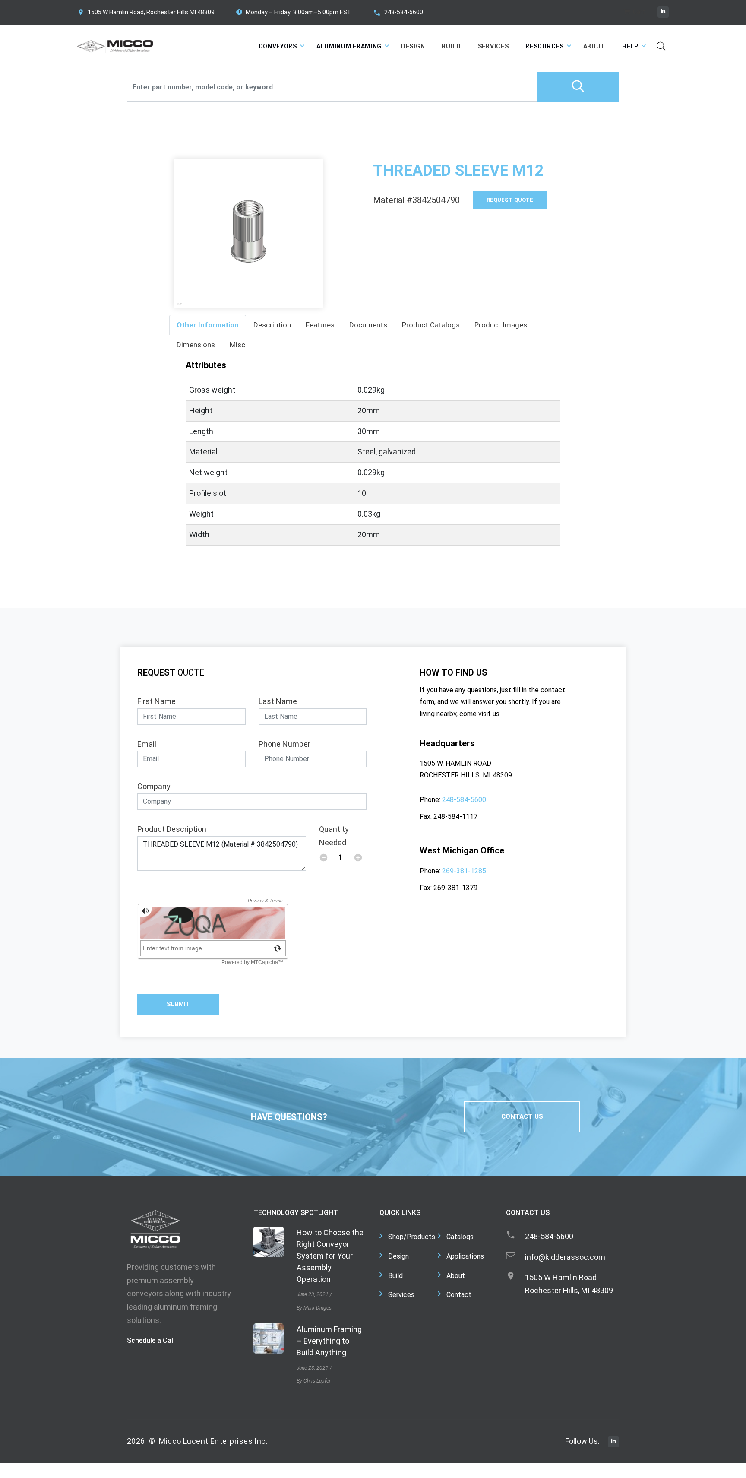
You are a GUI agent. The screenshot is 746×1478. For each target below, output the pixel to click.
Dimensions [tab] (196, 344)
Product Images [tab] (500, 324)
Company (154, 786)
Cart (638, 11)
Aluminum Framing (349, 46)
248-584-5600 (403, 12)
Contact (458, 1295)
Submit (178, 1004)
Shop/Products (411, 1237)
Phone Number (284, 744)
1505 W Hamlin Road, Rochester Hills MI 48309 (151, 12)
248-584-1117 (455, 816)
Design (413, 46)
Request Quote (510, 200)
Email (146, 744)
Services (493, 46)
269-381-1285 (464, 871)
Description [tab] (272, 324)
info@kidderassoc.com (565, 1257)
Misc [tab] (237, 344)
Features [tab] (320, 324)
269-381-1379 (455, 888)
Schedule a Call (151, 1340)
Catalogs (460, 1237)
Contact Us (522, 1116)
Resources (544, 46)
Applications (465, 1256)
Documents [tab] (368, 324)
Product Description (171, 829)
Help (630, 46)
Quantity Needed (334, 836)
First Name (156, 701)
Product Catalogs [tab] (431, 324)
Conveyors (278, 46)
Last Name (278, 701)
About (594, 46)
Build (451, 46)
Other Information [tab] (208, 324)
